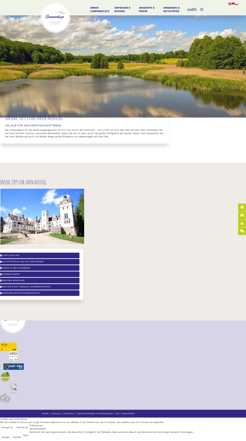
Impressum (56, 413)
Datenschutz (68, 413)
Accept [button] (5, 437)
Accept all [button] (7, 428)
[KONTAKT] (242, 231)
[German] (233, 4)
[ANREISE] (242, 215)
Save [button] (25, 435)
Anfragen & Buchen (122, 10)
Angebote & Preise (147, 10)
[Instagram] (200, 11)
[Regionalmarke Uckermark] (192, 11)
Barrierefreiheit (128, 413)
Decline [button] (17, 437)
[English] (230, 4)
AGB (117, 413)
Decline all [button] (22, 428)
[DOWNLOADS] (242, 223)
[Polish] (236, 4)
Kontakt (45, 413)
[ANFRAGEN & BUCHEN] (242, 207)
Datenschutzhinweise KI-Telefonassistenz (95, 413)
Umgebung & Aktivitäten (171, 10)
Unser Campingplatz (99, 10)
